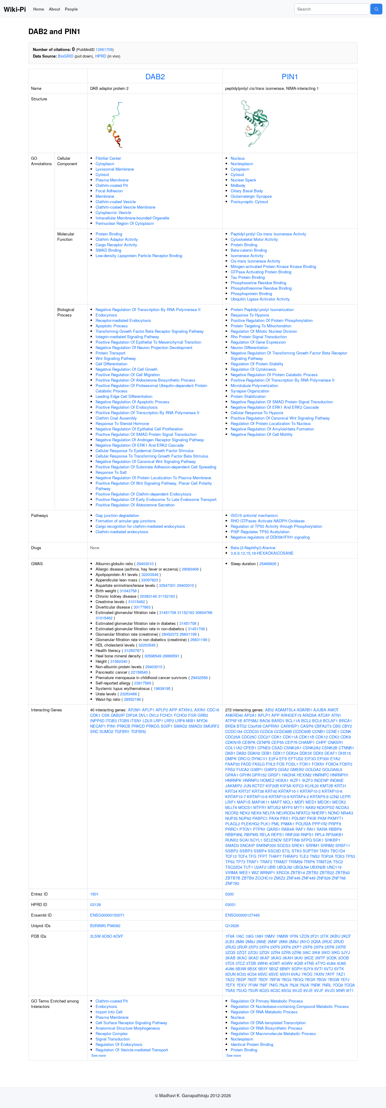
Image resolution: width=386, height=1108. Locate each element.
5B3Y (263, 968)
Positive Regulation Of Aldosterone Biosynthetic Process (145, 380)
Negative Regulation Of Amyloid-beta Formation (272, 429)
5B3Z (273, 968)
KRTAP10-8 (257, 796)
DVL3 (154, 715)
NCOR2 (232, 813)
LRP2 (169, 720)
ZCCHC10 (264, 878)
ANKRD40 (234, 715)
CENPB (263, 742)
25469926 (267, 563)
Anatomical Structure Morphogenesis (128, 1028)
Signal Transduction (113, 1039)
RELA (265, 834)
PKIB (311, 818)
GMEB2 (297, 769)
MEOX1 (324, 802)
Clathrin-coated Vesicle (116, 201)
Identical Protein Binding (252, 1044)
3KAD (253, 958)
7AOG (307, 974)
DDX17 (279, 753)
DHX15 (344, 753)
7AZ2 (230, 979)
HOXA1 (282, 780)
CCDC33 (251, 731)
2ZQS (230, 952)
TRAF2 (266, 861)
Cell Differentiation (111, 364)
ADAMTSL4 (285, 710)
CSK (106, 715)
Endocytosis (106, 315)
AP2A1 (250, 715)
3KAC (242, 958)
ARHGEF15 (291, 715)
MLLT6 (231, 807)
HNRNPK (233, 780)
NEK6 (256, 813)
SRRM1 (312, 845)
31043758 (128, 590)
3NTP (320, 958)
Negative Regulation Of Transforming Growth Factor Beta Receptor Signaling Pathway (289, 355)
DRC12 (244, 758)
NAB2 (310, 807)
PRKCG (153, 726)
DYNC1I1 (259, 758)
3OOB (343, 958)
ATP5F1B (233, 720)
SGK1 (318, 840)
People (71, 9)
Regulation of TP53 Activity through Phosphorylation (276, 526)
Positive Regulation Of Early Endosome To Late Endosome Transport (156, 499)
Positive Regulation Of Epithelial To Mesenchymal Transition (148, 342)
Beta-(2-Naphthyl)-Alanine (253, 547)
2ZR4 (275, 952)
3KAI (298, 958)
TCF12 (231, 856)
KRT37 (245, 791)
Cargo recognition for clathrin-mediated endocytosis (140, 526)
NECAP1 (98, 726)
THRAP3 (290, 856)
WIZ (255, 872)
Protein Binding (109, 234)
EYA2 (335, 758)
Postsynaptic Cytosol (249, 201)
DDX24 (292, 753)
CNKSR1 (335, 742)
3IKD (325, 952)
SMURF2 (211, 726)
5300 (229, 894)
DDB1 (266, 753)
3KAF (265, 958)
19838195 (161, 688)
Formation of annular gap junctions (126, 521)
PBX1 (285, 818)
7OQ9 (338, 985)
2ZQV (264, 952)
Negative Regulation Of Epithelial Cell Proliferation (139, 429)
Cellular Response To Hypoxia (257, 412)
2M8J (250, 941)
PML (275, 823)
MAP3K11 (261, 802)
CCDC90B (302, 731)
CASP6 (306, 726)
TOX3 (339, 856)
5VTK (339, 968)
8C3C (275, 990)
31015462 (136, 601)
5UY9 (308, 968)
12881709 (104, 49)
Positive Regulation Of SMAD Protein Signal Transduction (146, 434)
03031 (230, 904)
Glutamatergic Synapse (251, 196)
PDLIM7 (299, 818)
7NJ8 (293, 985)
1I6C (240, 936)
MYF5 (287, 807)
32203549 (149, 574)
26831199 (188, 634)
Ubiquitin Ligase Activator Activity (260, 299)
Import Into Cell (109, 1012)
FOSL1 (292, 764)
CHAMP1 (307, 742)
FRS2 (230, 769)
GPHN (245, 775)
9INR (340, 990)
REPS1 (277, 834)
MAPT (276, 802)
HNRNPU (251, 780)
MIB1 (190, 720)
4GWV (287, 963)
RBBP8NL (234, 834)
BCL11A (293, 720)
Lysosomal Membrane (115, 169)
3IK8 (316, 952)
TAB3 (324, 851)
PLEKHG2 (250, 823)
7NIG (273, 985)
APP (173, 710)
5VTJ (328, 968)
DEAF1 (330, 753)
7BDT (252, 979)
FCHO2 (180, 715)
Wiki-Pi (15, 9)
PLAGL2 (232, 823)
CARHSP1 (290, 726)
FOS (281, 764)
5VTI (318, 968)
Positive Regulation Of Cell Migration (128, 374)
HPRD (100, 56)
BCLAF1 (330, 720)
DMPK (231, 758)
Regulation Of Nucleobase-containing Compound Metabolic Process (290, 1006)
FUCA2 (242, 769)
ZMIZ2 (279, 878)
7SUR (253, 990)
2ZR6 (296, 952)
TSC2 (338, 861)
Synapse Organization (250, 391)
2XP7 (297, 947)
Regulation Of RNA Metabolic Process (264, 1012)
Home (38, 9)
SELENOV (273, 840)
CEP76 (291, 742)
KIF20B (272, 786)
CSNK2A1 (293, 748)
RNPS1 (307, 834)
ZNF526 (324, 878)
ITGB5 (123, 720)
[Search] (376, 9)
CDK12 (321, 737)
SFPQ (306, 840)
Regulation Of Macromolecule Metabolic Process (273, 1033)
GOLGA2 (313, 769)
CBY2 (347, 726)
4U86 (229, 968)
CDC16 (213, 710)
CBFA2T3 (323, 726)
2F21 (314, 936)
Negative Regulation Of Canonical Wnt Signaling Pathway (146, 461)
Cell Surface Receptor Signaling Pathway (131, 1022)
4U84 (331, 963)
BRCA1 (345, 720)
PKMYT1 (335, 818)
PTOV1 (245, 829)
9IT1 (350, 990)
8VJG (330, 990)
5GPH (297, 968)
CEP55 (277, 742)
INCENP (321, 780)
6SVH (285, 974)
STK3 (297, 851)
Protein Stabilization (248, 396)
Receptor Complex (112, 1033)
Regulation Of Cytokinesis (253, 369)
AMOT (333, 710)
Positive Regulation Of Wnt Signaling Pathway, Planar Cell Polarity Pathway (154, 485)
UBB (271, 867)
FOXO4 (332, 764)
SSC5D (274, 851)
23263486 (128, 694)
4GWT (274, 963)
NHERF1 (319, 813)
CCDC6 (266, 731)
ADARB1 (304, 710)
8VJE (308, 990)
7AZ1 (340, 974)
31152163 (166, 596)
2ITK (324, 936)
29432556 (199, 677)
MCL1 (288, 802)
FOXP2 (346, 764)
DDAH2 (254, 753)
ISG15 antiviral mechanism (254, 515)
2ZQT (242, 952)
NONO (334, 813)
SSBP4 (260, 851)
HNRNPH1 (339, 775)
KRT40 (271, 791)
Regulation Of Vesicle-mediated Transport (132, 1050)
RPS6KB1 (334, 834)
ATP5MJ (250, 720)
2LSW (95, 936)
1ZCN (304, 936)
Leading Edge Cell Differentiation (124, 396)
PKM (322, 818)
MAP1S (244, 802)
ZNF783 (232, 883)
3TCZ (240, 963)
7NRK (315, 985)
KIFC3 (298, 786)
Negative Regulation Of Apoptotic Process (132, 401)
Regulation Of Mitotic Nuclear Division (264, 331)
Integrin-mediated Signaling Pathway (127, 336)
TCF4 (242, 856)
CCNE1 (332, 731)
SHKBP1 (332, 840)
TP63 (230, 861)
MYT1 (299, 807)
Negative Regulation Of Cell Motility (262, 434)
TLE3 (303, 856)
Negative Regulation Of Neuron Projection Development (144, 347)
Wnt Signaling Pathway (116, 358)
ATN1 (336, 715)
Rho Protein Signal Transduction (259, 336)
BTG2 (242, 726)
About (54, 9)
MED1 (310, 802)
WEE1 (244, 872)
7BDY (263, 979)
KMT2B (326, 786)
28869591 (171, 656)
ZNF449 (308, 878)
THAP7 (275, 856)
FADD (246, 764)
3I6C (306, 952)
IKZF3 (307, 780)
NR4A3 (347, 813)
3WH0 (262, 963)
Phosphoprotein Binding (251, 293)
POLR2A (303, 823)
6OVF (118, 936)
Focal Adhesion (109, 191)
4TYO (320, 963)
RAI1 (311, 829)
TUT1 (248, 867)
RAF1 (300, 829)
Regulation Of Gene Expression (258, 342)
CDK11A (290, 737)
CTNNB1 (346, 748)
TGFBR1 (122, 731)
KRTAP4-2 (299, 796)
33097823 (149, 580)
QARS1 (273, 829)
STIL (286, 851)
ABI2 (269, 710)
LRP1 (158, 720)
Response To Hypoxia (250, 315)
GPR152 (259, 775)
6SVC (262, 974)
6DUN (230, 974)
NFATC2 (303, 813)
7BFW (274, 979)
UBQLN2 (284, 867)
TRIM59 (295, 861)
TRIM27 (280, 861)
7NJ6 (283, 985)
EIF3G (310, 758)
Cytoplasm (105, 163)
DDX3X (305, 753)
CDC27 (264, 737)
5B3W (241, 968)
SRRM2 (327, 845)
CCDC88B (283, 731)
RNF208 (292, 834)
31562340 (118, 661)
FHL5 (270, 764)
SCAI (244, 840)
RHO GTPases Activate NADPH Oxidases (268, 521)
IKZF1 (295, 780)
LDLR (147, 720)
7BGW (333, 979)
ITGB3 (111, 720)
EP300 (323, 758)
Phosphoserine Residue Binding (258, 282)
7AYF (330, 974)
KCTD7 (258, 786)
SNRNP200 (266, 845)
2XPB (341, 947)
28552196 (132, 699)
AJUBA (319, 710)
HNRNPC (321, 775)
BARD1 (277, 720)
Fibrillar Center (108, 158)
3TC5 (229, 963)
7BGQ (298, 979)
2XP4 (264, 947)
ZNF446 (293, 878)
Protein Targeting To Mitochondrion (261, 326)
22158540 (139, 672)
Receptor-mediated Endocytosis (123, 320)
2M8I (240, 941)
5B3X (252, 968)
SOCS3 (283, 845)
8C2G (264, 990)
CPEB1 (249, 748)
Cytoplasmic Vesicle (113, 212)
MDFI (299, 802)
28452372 (170, 634)
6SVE (274, 974)
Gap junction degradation (117, 515)
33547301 (167, 585)
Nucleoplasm (242, 163)
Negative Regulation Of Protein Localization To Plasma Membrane (153, 477)
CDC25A (232, 737)
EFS (283, 758)
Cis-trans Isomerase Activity (255, 261)
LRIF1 (230, 802)
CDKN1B (233, 742)
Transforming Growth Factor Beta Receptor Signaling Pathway (150, 331)
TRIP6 (309, 861)
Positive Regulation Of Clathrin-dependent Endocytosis (143, 494)
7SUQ (241, 990)
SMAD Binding (108, 250)
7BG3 (286, 979)
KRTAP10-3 (310, 791)
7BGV (321, 979)
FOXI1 (305, 764)
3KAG (276, 958)
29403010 (145, 563)
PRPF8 (334, 823)
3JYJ (345, 952)
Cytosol (102, 174)
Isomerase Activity (247, 255)
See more (98, 1055)
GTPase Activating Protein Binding (261, 272)
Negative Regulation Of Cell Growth (126, 369)
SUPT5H (310, 851)
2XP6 (286, 947)
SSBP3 (245, 851)
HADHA (289, 775)
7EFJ (345, 979)
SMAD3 (195, 726)
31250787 (132, 650)
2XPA (329, 947)
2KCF (346, 936)
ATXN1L (186, 710)
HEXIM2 (304, 775)
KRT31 (340, 786)
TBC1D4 (337, 851)
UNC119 (334, 867)
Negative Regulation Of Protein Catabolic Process (274, 374)
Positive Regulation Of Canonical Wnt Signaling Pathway (280, 418)
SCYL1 (256, 840)
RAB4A (287, 829)
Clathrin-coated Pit (112, 185)
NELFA (269, 813)
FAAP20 (232, 764)
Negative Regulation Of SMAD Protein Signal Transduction (282, 401)
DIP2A (132, 715)
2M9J (294, 941)
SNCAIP (247, 845)
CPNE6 (264, 748)
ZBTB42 (342, 872)
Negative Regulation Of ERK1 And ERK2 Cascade (140, 445)
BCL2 (306, 720)
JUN (247, 786)
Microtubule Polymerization (254, 385)
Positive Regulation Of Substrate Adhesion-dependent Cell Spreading (156, 467)
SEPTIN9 (291, 840)
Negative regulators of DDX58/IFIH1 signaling (270, 537)
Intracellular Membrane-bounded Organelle (132, 218)
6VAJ (295, 974)
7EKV (241, 985)
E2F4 (273, 758)
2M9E (261, 941)
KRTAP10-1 (288, 791)
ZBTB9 (248, 878)
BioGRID (65, 56)
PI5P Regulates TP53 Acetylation (260, 531)
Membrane (105, 196)
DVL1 (143, 715)
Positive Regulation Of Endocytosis (127, 407)
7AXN (319, 974)
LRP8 (180, 720)
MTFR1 (259, 807)
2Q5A (316, 941)
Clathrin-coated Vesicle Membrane (125, 207)
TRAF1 (252, 861)
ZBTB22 (327, 872)
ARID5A (309, 715)
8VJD (297, 990)
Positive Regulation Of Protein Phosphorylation (272, 320)
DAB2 (155, 76)
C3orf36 (254, 726)
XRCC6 (282, 872)
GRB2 (203, 715)
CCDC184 (233, 731)
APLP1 (148, 710)
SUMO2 (106, 731)
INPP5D (97, 720)
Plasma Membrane (112, 180)
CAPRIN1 (271, 726)
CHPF (321, 742)
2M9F (273, 941)
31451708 (167, 612)
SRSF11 (342, 845)
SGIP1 (166, 726)
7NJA (304, 985)
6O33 (241, 974)
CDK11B (306, 737)
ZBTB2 (312, 872)
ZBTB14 (297, 872)
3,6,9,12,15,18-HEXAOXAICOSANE (262, 553)
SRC (94, 731)
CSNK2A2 (312, 748)
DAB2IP (118, 715)
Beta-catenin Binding (249, 250)
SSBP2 (231, 851)
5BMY (285, 968)
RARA (322, 829)
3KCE (309, 958)
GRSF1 (274, 775)
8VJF (319, 990)
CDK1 (95, 715)
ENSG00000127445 (242, 915)
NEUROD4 (285, 813)
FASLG (258, 764)
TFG (252, 856)
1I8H (259, 936)
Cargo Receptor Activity (116, 244)
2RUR (242, 947)
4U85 (341, 963)
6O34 (252, 974)
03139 (95, 904)
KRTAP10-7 (235, 796)
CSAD (277, 748)
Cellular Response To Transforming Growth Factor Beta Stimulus (152, 456)
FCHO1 (166, 715)
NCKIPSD (325, 807)
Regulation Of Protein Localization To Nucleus (271, 423)
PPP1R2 (319, 823)
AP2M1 (134, 710)
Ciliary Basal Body (247, 191)
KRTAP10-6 (332, 791)
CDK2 (334, 737)
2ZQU (253, 952)
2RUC (327, 941)
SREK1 (298, 845)
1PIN (293, 936)
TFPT (262, 856)
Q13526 (232, 925)
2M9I (283, 941)
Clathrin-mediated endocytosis (122, 531)
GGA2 (283, 769)
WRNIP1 (267, 872)
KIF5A (285, 786)
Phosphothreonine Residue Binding (261, 288)
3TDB (251, 963)
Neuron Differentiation (249, 347)
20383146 (148, 596)
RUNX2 (231, 840)
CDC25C (249, 737)
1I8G (249, 936)
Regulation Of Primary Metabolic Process (267, 1001)
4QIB (298, 963)
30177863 (142, 607)
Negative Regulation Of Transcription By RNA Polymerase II (148, 309)
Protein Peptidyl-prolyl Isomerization (262, 309)
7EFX (230, 985)
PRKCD (138, 726)
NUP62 (245, 818)
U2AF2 (260, 867)
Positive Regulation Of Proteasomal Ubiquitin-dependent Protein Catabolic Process (151, 388)
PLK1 (265, 823)
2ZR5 (286, 952)
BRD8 (230, 726)
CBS (337, 726)
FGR (192, 715)
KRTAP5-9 (319, 796)
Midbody (238, 185)
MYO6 (202, 720)
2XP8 (307, 947)
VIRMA (231, 872)
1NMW (282, 936)
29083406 (190, 569)
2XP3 (253, 947)
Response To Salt (111, 472)
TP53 (350, 856)
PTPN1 (259, 829)
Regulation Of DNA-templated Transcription (268, 1022)
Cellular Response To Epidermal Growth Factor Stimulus (145, 450)
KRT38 (258, 791)
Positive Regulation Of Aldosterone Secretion (135, 505)
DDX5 (318, 753)
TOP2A (327, 856)
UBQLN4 (301, 867)
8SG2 (286, 990)
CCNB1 (318, 731)
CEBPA (248, 742)
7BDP (241, 979)
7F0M (253, 985)
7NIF (263, 985)
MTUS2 (274, 807)
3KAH (288, 958)
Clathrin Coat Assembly (116, 418)
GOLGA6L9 (332, 769)
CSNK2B (329, 748)
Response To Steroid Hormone (122, 423)
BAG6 (265, 720)
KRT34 (231, 791)
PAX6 (274, 818)
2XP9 (318, 947)
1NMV (269, 936)
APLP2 (162, 710)
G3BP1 (256, 769)
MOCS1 (245, 807)
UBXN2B (318, 867)
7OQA (349, 985)
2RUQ (230, 947)
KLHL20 (312, 786)
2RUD (339, 941)
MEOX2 (339, 802)
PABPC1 (260, 818)
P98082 (113, 925)
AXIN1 (200, 710)
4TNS (309, 963)
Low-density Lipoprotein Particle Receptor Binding (139, 255)
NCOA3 (342, 807)
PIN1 (290, 76)
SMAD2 (180, 726)
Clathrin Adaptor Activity (117, 239)
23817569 (142, 683)
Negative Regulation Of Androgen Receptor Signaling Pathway (150, 439)
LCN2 (334, 796)
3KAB (230, 958)
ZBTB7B (232, 878)
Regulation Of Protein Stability (257, 364)
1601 (94, 894)
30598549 (152, 656)
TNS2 (315, 856)
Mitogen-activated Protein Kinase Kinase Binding (273, 266)
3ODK (331, 958)
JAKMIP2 (233, 786)
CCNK (345, 731)
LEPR (345, 796)
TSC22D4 (233, 867)
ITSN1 (135, 720)
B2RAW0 (98, 925)
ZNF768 (339, 878)
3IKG (335, 952)
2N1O (305, 941)
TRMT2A (324, 861)
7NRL (326, 985)
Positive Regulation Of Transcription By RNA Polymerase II (147, 412)
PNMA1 (287, 823)
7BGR (310, 979)
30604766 (203, 612)
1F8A (230, 936)
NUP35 (231, 818)
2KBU (335, 936)
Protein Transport (110, 353)
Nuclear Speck (243, 180)
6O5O (107, 936)
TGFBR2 (138, 731)
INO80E (337, 780)
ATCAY (324, 715)
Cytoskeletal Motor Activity (254, 239)
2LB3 (229, 941)
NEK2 (245, 813)
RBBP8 (335, 829)
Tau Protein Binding (248, 277)
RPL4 (319, 834)
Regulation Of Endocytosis (119, 1044)
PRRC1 (231, 829)
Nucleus (238, 158)
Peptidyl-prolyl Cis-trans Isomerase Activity (268, 234)
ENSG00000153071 (107, 915)
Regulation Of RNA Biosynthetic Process (266, 1028)
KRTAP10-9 (279, 796)
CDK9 (345, 737)
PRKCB (123, 726)
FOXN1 (318, 764)
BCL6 (317, 720)
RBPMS (251, 834)
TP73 (240, 861)
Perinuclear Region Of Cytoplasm (125, 223)
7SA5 (230, 990)
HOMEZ (267, 780)
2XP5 (275, 947)
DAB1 (230, 753)
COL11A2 (233, 748)
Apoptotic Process (112, 326)
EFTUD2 (295, 758)
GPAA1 (231, 775)
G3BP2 (270, 769)
